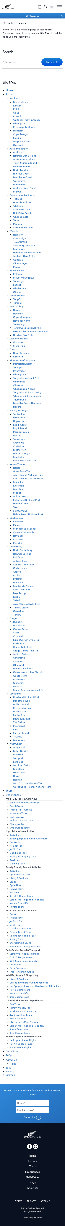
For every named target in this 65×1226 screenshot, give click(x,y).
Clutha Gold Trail (22, 646)
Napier (17, 309)
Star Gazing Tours (19, 996)
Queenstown (20, 675)
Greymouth (19, 747)
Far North (18, 130)
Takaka (17, 507)
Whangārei (19, 123)
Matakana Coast (22, 177)
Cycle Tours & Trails (20, 874)
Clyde (16, 632)
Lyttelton (17, 578)
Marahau (18, 489)
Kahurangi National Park (26, 500)
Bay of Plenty (17, 270)
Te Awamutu (20, 241)
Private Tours (17, 906)
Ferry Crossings (18, 968)
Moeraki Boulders (23, 668)
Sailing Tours (16, 939)
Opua (16, 112)
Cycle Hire (15, 885)
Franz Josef (19, 772)
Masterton (18, 457)
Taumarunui (19, 399)
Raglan (17, 266)
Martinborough (21, 453)
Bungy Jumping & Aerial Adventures (29, 838)
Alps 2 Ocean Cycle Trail (26, 603)
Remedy (38, 1217)
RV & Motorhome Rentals (23, 960)
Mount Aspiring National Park (29, 689)
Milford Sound (21, 704)
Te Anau (17, 736)
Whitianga (18, 206)
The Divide (19, 722)
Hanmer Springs (22, 553)
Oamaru (18, 661)
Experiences (13, 795)
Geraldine (18, 611)
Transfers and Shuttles (22, 971)
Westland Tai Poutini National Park (32, 786)
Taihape (17, 367)
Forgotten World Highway (27, 403)
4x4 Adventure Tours (21, 1015)
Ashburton (18, 575)
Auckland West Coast (24, 187)
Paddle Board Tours (20, 932)
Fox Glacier (19, 768)
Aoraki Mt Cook (21, 589)
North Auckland (21, 170)
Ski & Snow (15, 834)
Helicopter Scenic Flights (23, 1040)
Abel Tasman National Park (28, 474)
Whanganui (19, 374)
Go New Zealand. (36, 1208)
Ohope (17, 292)
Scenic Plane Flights (20, 1047)
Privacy (10, 1071)
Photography (17, 824)
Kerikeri (17, 105)
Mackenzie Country (23, 586)
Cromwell (18, 636)
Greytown (18, 442)
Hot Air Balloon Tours (21, 1043)
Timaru (17, 614)
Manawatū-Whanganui (22, 360)
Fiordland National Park (26, 697)
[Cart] (39, 6)
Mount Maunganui (23, 277)
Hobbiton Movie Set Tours (27, 252)
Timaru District (21, 607)
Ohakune (18, 385)
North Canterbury (22, 550)
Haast (16, 775)
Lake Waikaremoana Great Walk (31, 331)
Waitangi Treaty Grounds (26, 119)
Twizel (16, 600)
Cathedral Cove (22, 209)
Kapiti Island (20, 428)
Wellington (19, 413)
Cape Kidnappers (22, 317)
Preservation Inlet (22, 707)
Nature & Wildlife (19, 903)
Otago (13, 618)
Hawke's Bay (16, 306)
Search (50, 62)
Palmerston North (22, 363)
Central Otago (21, 629)
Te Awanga (19, 324)
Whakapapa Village (24, 388)
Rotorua (17, 274)
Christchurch (20, 568)
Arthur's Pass (20, 560)
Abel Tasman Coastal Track (28, 478)
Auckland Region (19, 148)
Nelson (17, 467)
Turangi (17, 302)
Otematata (19, 664)
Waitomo (18, 259)
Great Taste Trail (22, 471)
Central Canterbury (23, 564)
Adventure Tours (18, 813)
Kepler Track (20, 715)
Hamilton (18, 234)
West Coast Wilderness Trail (28, 783)
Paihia (16, 109)
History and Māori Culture (24, 1022)
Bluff (15, 729)
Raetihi (17, 406)
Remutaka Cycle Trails (25, 460)
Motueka (18, 481)
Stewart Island (21, 732)
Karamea (18, 761)
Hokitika (17, 779)
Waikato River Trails (24, 256)
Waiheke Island (21, 166)
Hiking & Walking (19, 878)
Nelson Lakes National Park (28, 514)
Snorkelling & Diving (20, 942)
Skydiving (15, 860)
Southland (15, 693)
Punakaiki (18, 754)
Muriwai (17, 191)
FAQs (9, 1055)
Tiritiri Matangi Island (25, 162)
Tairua (16, 220)
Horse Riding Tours (20, 989)
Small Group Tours (20, 827)
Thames (17, 198)
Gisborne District (19, 338)
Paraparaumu (21, 431)
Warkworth (19, 180)
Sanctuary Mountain (24, 245)
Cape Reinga (20, 134)
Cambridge (19, 238)
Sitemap (10, 1074)
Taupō (16, 299)
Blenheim (18, 521)
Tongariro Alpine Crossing (27, 392)
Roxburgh (18, 643)
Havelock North (21, 320)
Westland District (22, 765)
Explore (10, 94)
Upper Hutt (19, 421)
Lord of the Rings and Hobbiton (27, 899)
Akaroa (17, 571)
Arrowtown (19, 679)
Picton (16, 525)
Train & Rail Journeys (21, 809)
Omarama (19, 657)
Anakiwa (18, 539)
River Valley (19, 370)
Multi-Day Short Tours (21, 820)
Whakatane (19, 288)
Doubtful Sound (21, 700)
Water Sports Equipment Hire (25, 946)
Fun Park (14, 892)
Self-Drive (12, 1051)
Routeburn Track (22, 718)
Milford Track (20, 711)
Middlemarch (20, 625)
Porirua (17, 435)
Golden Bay (19, 496)
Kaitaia (17, 137)
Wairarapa (19, 438)
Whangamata (20, 216)
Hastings (18, 313)
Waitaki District (21, 654)
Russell (17, 116)
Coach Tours (16, 806)
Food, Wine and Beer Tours (24, 1011)
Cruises (14, 881)
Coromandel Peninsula (22, 195)
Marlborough (17, 517)
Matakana (19, 184)
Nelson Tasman (18, 464)
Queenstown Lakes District (27, 672)
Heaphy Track (20, 503)
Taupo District (17, 295)
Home (9, 90)
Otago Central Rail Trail (26, 650)
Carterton (18, 446)
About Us (11, 1059)
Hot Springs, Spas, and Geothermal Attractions (35, 986)
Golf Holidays (17, 816)
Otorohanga (20, 263)
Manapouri (19, 740)
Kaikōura (18, 557)
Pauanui (17, 223)
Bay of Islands (20, 101)
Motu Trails (19, 345)
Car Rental (15, 964)
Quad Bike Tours (19, 852)
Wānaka (17, 686)
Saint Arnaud (20, 510)
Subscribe (29, 1117)
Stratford (18, 356)
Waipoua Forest (21, 141)
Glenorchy (18, 682)
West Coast (16, 743)
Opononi (18, 144)
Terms (9, 1067)
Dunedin (17, 621)
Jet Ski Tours (16, 849)
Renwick (17, 543)
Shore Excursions (19, 1029)
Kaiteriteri (18, 485)
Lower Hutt (19, 417)
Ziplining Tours (17, 863)
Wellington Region (19, 410)
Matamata (19, 249)
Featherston (19, 449)
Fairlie (16, 596)
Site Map (45, 1201)
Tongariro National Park (26, 378)
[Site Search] (45, 6)
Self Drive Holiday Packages (25, 802)
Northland (15, 98)
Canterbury (16, 546)
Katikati (17, 284)
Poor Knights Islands (24, 127)
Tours (9, 790)
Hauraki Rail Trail (22, 202)
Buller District (20, 751)
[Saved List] (52, 6)
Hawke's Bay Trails (23, 335)
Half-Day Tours (18, 1018)
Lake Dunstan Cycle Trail (26, 639)
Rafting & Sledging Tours (23, 856)
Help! (13, 1063)
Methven (18, 582)
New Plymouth (21, 352)
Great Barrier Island (24, 159)
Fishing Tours (17, 888)
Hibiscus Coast (21, 173)
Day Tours (15, 1004)
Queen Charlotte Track (25, 532)
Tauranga (18, 281)
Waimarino (19, 381)
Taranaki (14, 349)
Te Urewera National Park (27, 327)
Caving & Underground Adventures (29, 982)
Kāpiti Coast (19, 424)
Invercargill (19, 725)
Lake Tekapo (20, 593)
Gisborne (18, 342)
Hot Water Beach (22, 213)
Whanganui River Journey (27, 395)
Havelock (18, 535)
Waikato (14, 231)
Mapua (17, 492)
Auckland (18, 152)
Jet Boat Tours (17, 845)
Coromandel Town (23, 227)
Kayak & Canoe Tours (21, 895)
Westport (18, 758)
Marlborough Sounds (24, 528)
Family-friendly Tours (21, 1007)
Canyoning (15, 842)
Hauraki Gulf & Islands (25, 155)
